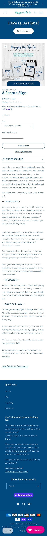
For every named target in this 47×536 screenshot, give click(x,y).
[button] (5, 12)
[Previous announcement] (4, 4)
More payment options (23, 152)
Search (8, 391)
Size (3, 121)
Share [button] (7, 115)
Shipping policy (25, 531)
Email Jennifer (23, 31)
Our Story (9, 403)
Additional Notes (9, 132)
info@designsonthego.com (16, 472)
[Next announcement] (42, 4)
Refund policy (14, 527)
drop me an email (19, 451)
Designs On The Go (22, 524)
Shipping (4, 102)
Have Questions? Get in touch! (15, 366)
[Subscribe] (38, 486)
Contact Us (9, 408)
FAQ (7, 397)
